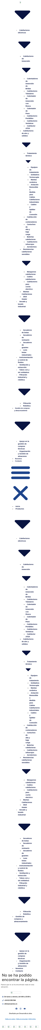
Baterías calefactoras (31, 238)
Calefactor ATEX (30, 127)
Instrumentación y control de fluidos (25, 359)
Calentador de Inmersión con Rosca (31, 101)
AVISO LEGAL (32, 1019)
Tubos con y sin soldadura (23, 371)
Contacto (18, 461)
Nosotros (18, 458)
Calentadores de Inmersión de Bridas (32, 84)
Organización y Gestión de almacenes (24, 453)
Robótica (27, 406)
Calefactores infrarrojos (31, 243)
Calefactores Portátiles (31, 117)
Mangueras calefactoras (31, 273)
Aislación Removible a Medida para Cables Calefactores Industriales (34, 193)
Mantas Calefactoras (27, 293)
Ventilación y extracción (24, 366)
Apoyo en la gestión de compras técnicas (23, 445)
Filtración (27, 403)
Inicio (18, 506)
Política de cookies (10, 1019)
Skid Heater (24, 298)
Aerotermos (32, 247)
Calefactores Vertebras (31, 122)
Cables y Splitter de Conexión (33, 209)
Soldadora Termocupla (34, 176)
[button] (20, 483)
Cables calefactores (31, 278)
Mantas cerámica (33, 181)
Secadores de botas (27, 331)
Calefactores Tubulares (31, 92)
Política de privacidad (22, 1019)
